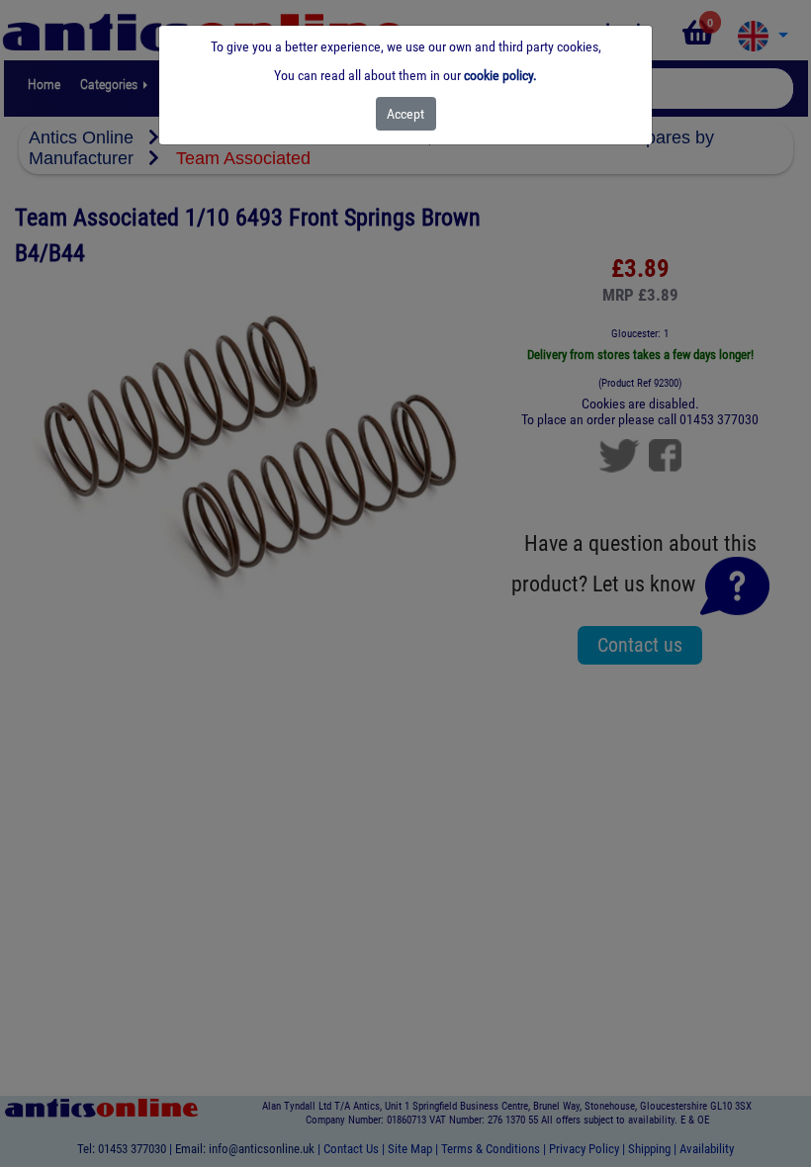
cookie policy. (500, 75)
